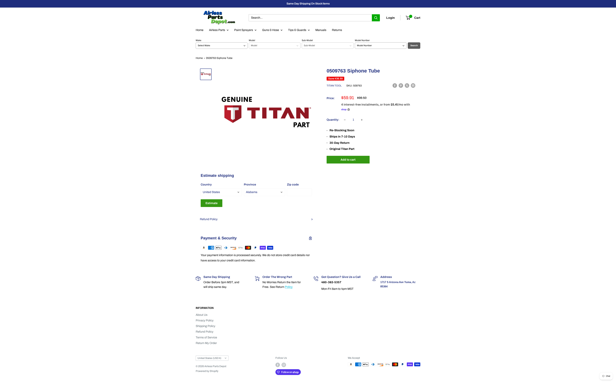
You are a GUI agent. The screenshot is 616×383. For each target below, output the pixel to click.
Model (252, 40)
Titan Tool (334, 85)
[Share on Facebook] (395, 85)
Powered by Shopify (207, 371)
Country (206, 184)
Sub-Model (307, 40)
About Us (201, 314)
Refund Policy (209, 219)
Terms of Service (206, 337)
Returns (337, 30)
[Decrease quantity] (344, 119)
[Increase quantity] (361, 119)
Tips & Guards (297, 30)
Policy (289, 286)
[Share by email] (413, 85)
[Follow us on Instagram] (284, 364)
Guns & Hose (270, 30)
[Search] (376, 17)
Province (250, 184)
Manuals (320, 30)
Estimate (211, 203)
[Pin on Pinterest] (401, 85)
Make (198, 40)
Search (414, 45)
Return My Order (206, 343)
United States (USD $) (209, 358)
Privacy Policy (205, 320)
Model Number (362, 40)
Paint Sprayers (243, 30)
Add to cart (348, 159)
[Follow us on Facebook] (277, 364)
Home (199, 30)
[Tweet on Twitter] (407, 85)
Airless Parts (217, 30)
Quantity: (333, 119)
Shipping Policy (205, 326)
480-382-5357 (331, 282)
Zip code (293, 184)
